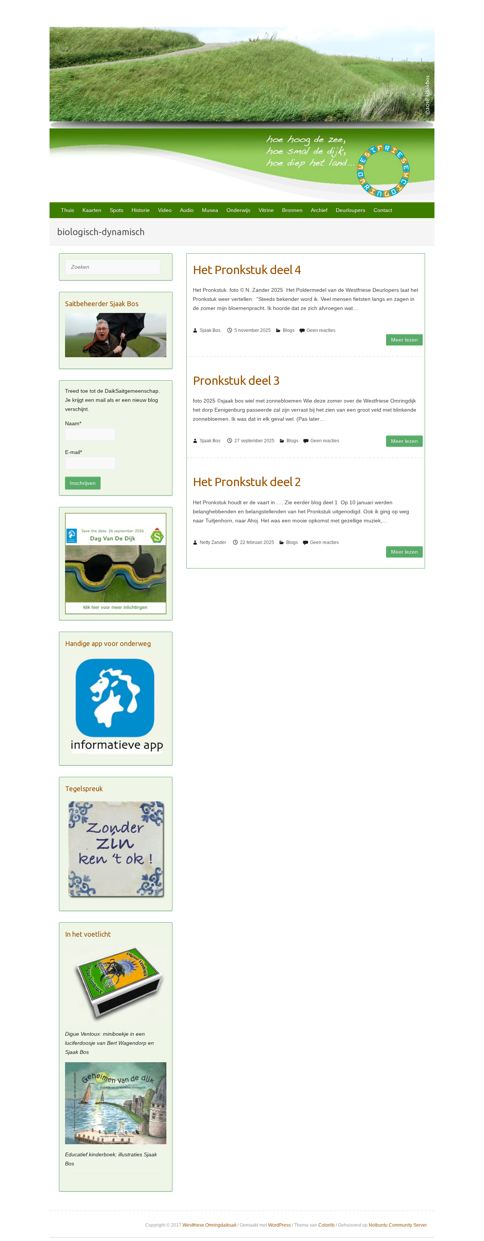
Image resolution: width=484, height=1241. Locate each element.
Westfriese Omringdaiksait (209, 1225)
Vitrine (266, 210)
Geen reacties (321, 330)
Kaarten (91, 210)
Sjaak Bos (210, 330)
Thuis (67, 210)
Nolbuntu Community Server (398, 1225)
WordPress (279, 1225)
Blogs (289, 330)
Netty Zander (213, 542)
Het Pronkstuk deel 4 (247, 269)
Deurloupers (350, 210)
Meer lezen (404, 340)
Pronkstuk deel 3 (236, 380)
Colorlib (326, 1225)
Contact (383, 210)
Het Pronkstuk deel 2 (247, 481)
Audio (187, 210)
